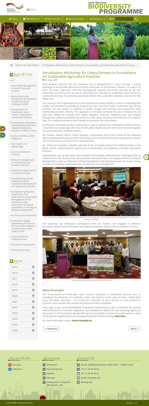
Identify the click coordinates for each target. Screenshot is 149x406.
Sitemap (51, 377)
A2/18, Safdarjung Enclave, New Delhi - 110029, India (107, 364)
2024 (15, 318)
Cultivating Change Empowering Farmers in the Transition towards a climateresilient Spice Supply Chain (23, 226)
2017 (15, 278)
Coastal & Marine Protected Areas (19, 238)
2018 (15, 284)
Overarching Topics (20, 250)
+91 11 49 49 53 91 (90, 373)
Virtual (138, 403)
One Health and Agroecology (19, 145)
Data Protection (54, 369)
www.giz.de (86, 382)
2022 (15, 307)
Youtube (16, 364)
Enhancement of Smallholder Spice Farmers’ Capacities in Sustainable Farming (22, 113)
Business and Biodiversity (24, 215)
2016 (15, 273)
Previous (52, 328)
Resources (97, 18)
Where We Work (76, 18)
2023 (15, 313)
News (115, 18)
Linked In (17, 369)
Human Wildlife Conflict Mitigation (22, 137)
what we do (53, 18)
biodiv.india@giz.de (90, 377)
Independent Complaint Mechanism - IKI (59, 383)
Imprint (50, 373)
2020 (15, 295)
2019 (15, 290)
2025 (15, 324)
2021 (15, 301)
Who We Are (31, 18)
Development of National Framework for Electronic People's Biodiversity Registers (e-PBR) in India (23, 126)
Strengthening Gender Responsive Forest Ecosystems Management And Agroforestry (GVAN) (23, 182)
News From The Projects (27, 65)
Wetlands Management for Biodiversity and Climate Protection (22, 162)
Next (133, 328)
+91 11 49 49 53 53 (90, 369)
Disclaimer (52, 364)
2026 (15, 330)
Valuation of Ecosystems (23, 244)
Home (14, 18)
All (12, 80)
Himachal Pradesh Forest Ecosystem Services (23, 171)
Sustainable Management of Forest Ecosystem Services (24, 88)
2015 (15, 267)
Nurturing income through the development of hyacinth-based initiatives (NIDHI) (24, 100)
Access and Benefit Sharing (20, 153)
